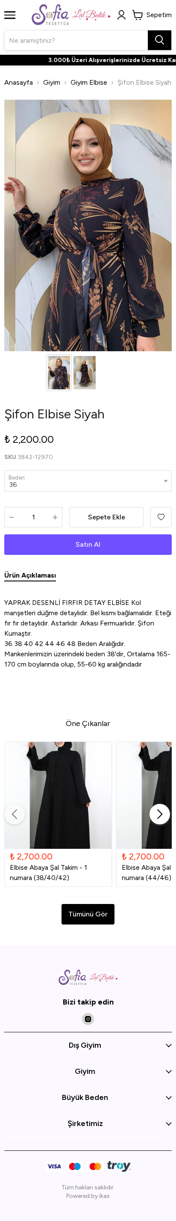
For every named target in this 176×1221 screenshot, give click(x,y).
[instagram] (88, 1019)
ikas (104, 1196)
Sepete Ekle (106, 517)
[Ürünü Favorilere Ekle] (161, 517)
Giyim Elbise (88, 82)
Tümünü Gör (88, 914)
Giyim (51, 82)
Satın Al (88, 544)
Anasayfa (18, 82)
